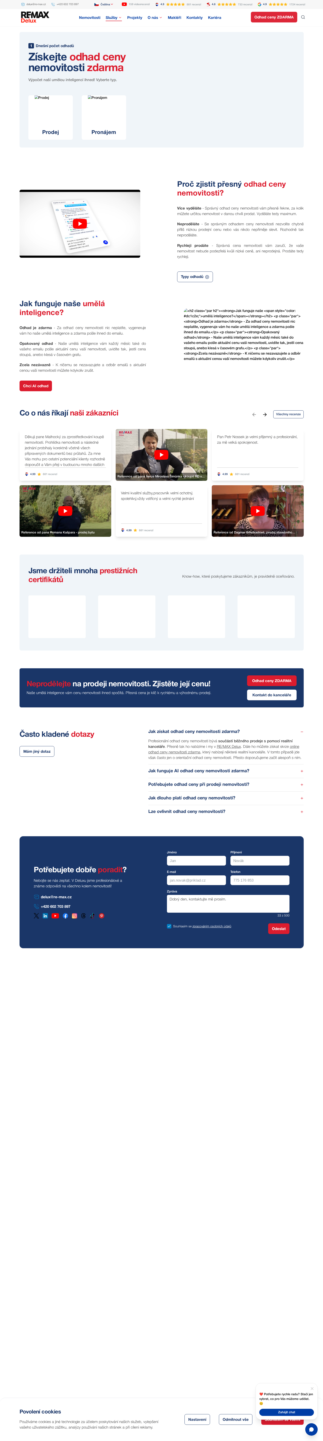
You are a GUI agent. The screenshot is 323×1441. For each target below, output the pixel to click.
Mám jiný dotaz (37, 751)
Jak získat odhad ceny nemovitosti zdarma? (194, 732)
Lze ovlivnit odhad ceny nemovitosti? (186, 812)
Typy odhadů (192, 277)
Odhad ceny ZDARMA (274, 17)
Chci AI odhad (35, 386)
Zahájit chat (286, 1412)
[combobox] (104, 4)
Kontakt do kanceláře (271, 695)
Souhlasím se (182, 926)
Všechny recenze (288, 414)
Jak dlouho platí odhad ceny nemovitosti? (191, 798)
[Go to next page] (265, 414)
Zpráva (172, 891)
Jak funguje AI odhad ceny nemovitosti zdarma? (198, 771)
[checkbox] (169, 926)
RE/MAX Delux (229, 746)
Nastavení (197, 1419)
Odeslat (279, 929)
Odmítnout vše (236, 1419)
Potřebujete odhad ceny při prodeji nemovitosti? (198, 785)
